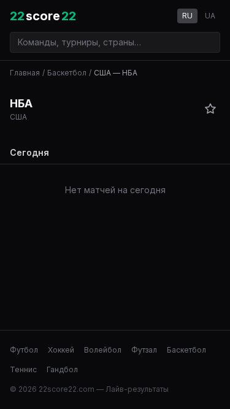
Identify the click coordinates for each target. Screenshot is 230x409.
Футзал (144, 349)
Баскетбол (66, 72)
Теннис (23, 369)
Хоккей (61, 349)
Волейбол (102, 349)
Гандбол (62, 369)
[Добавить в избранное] (210, 108)
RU (187, 15)
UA (210, 15)
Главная (25, 72)
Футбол (24, 349)
